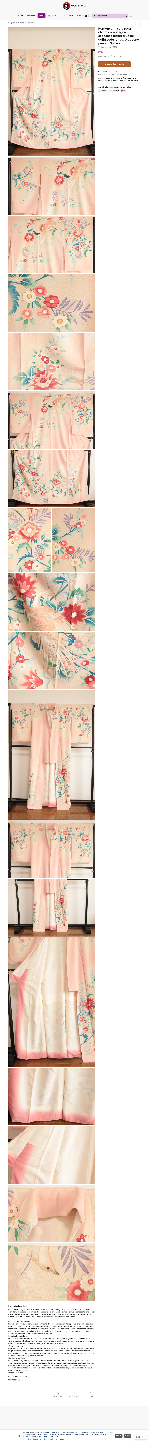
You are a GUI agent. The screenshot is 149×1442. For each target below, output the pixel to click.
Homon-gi (31, 23)
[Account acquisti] (131, 15)
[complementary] (140, 1437)
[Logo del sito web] (75, 6)
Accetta (119, 1436)
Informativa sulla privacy (31, 1439)
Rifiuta (127, 1436)
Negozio (11, 23)
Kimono (21, 23)
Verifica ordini (74, 1396)
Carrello (91, 1396)
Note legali (48, 1439)
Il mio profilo (58, 1396)
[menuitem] (135, 23)
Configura (60, 1439)
